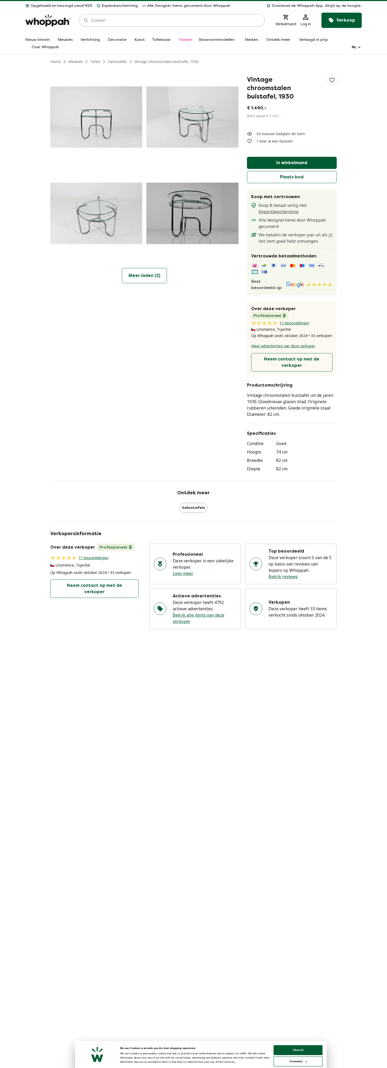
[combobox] (175, 20)
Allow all (298, 1050)
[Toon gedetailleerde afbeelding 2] (192, 117)
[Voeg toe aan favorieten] (332, 80)
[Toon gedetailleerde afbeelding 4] (192, 213)
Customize (296, 1061)
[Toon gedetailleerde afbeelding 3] (96, 213)
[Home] (48, 20)
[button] (298, 5)
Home (55, 61)
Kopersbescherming (278, 211)
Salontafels (117, 61)
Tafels (95, 61)
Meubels (75, 61)
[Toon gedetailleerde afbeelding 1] (96, 117)
